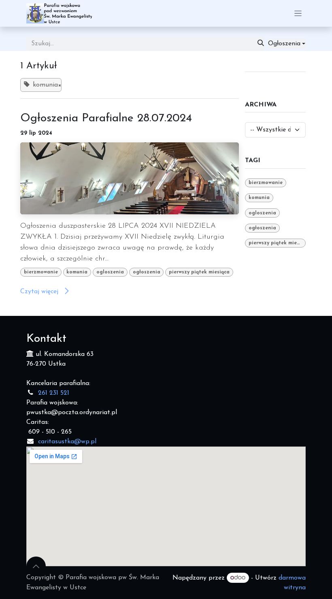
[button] (287, 43)
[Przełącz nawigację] (298, 13)
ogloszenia (110, 272)
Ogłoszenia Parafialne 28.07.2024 (106, 118)
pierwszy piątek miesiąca (199, 272)
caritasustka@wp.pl (67, 441)
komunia (76, 272)
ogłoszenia (146, 272)
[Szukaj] (260, 43)
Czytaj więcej (40, 291)
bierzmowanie (41, 272)
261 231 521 (53, 393)
